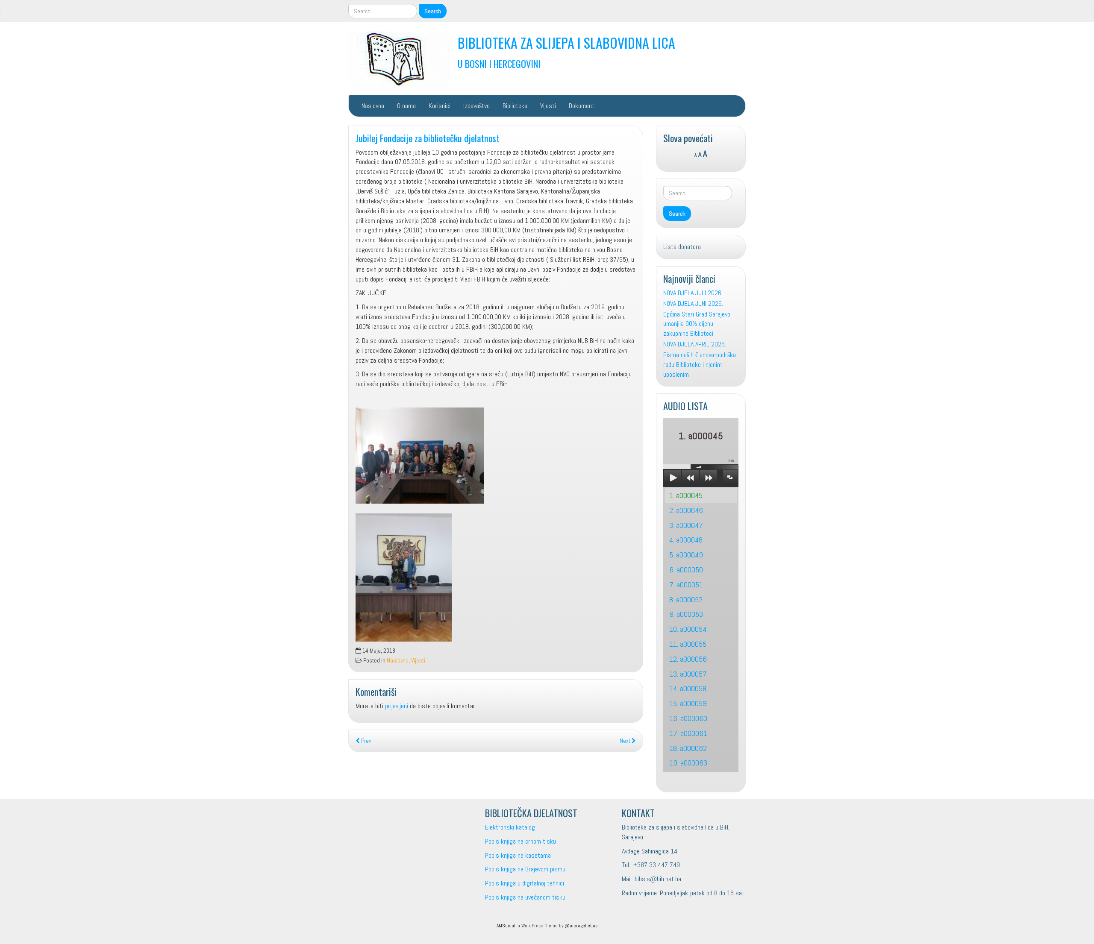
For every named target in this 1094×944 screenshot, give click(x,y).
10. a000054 (687, 629)
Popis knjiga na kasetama (518, 855)
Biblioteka (515, 105)
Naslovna (373, 105)
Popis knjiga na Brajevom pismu (525, 869)
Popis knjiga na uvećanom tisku (525, 897)
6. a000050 (686, 570)
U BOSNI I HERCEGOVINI (499, 63)
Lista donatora (682, 246)
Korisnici (439, 105)
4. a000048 (686, 540)
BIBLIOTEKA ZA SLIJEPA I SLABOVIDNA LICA (566, 42)
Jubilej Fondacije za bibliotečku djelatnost (428, 138)
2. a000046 (686, 510)
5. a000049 (686, 555)
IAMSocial (505, 926)
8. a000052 (686, 599)
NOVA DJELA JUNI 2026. (693, 303)
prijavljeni (396, 705)
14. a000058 (687, 688)
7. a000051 (686, 584)
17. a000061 (688, 733)
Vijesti (548, 105)
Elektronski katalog (510, 827)
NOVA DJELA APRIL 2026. (694, 344)
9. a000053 (686, 614)
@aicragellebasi (582, 926)
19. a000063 (688, 763)
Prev (365, 741)
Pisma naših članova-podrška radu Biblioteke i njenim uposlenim (699, 364)
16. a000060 (688, 718)
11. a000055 (687, 644)
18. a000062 (688, 748)
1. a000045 (686, 495)
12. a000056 (688, 659)
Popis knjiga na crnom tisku (520, 841)
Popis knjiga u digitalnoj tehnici (524, 883)
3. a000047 (686, 525)
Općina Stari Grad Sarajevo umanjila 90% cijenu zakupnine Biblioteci (696, 324)
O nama (406, 105)
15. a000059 (688, 703)
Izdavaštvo (476, 105)
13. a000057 (688, 674)
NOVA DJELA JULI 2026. (693, 292)
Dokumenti (582, 105)
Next (626, 741)
